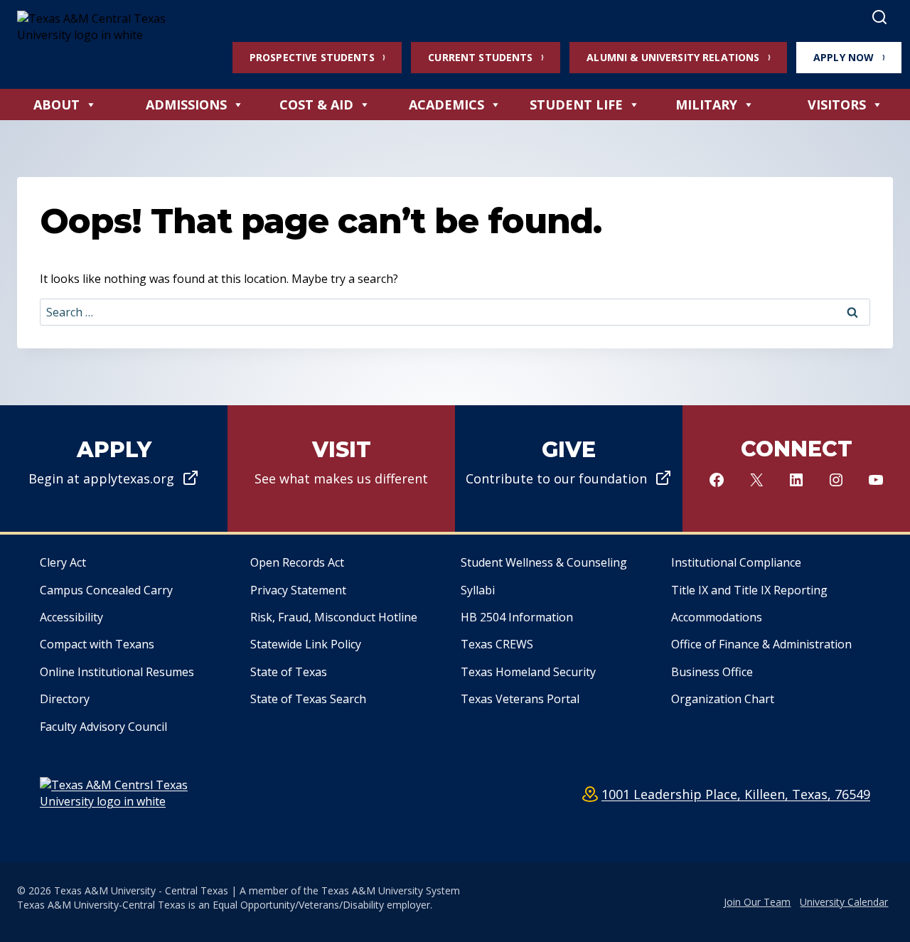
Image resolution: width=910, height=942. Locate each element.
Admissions (186, 104)
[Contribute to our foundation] (568, 468)
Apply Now (843, 57)
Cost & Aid (316, 104)
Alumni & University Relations (673, 57)
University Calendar (844, 902)
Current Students (480, 57)
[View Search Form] (879, 17)
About (56, 104)
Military (706, 104)
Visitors (837, 104)
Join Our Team (757, 902)
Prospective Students (312, 57)
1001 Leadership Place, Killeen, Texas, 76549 (735, 794)
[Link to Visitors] (341, 468)
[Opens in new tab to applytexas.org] (114, 468)
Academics (446, 104)
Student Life (576, 104)
